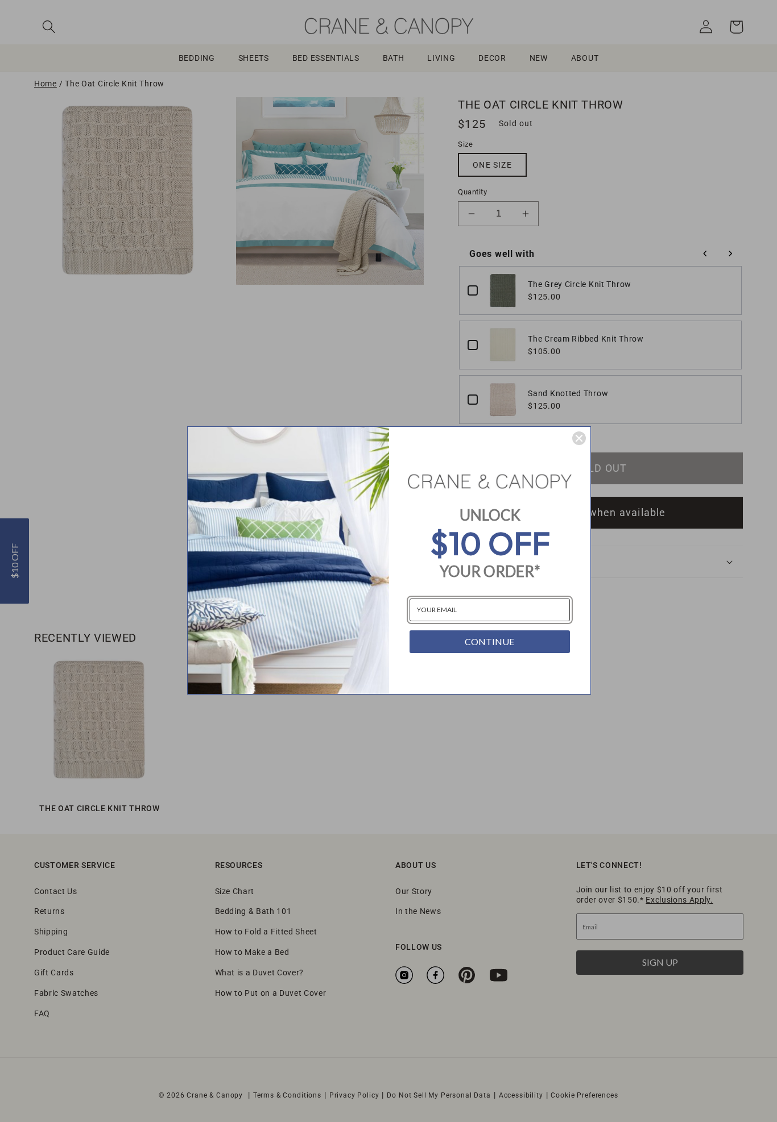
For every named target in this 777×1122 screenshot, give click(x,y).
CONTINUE (489, 641)
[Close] (579, 438)
